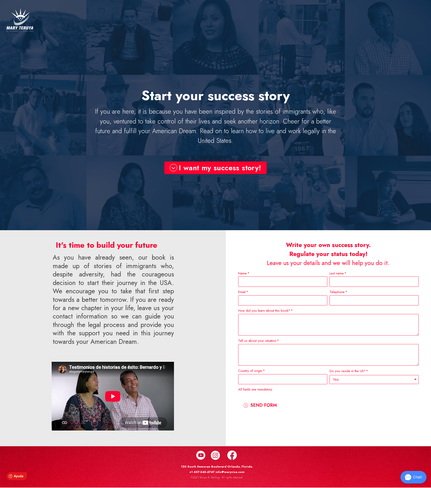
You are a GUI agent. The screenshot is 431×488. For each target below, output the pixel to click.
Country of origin (250, 370)
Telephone (337, 291)
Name (242, 273)
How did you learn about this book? (264, 310)
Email (242, 291)
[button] (215, 167)
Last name (337, 273)
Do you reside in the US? (347, 371)
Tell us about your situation (257, 340)
